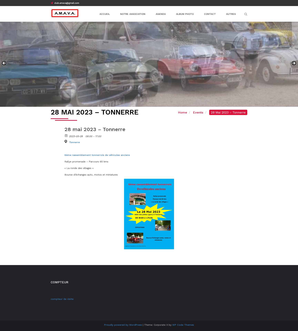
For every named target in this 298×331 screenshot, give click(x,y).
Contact (210, 14)
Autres (231, 14)
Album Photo (185, 14)
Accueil (105, 14)
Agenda (161, 14)
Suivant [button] (293, 63)
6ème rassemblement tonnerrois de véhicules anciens (97, 155)
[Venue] (66, 141)
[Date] (66, 135)
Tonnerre (74, 142)
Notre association (132, 14)
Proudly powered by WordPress (123, 324)
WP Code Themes (183, 324)
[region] (149, 64)
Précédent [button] (4, 63)
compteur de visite (62, 299)
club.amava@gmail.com (66, 3)
